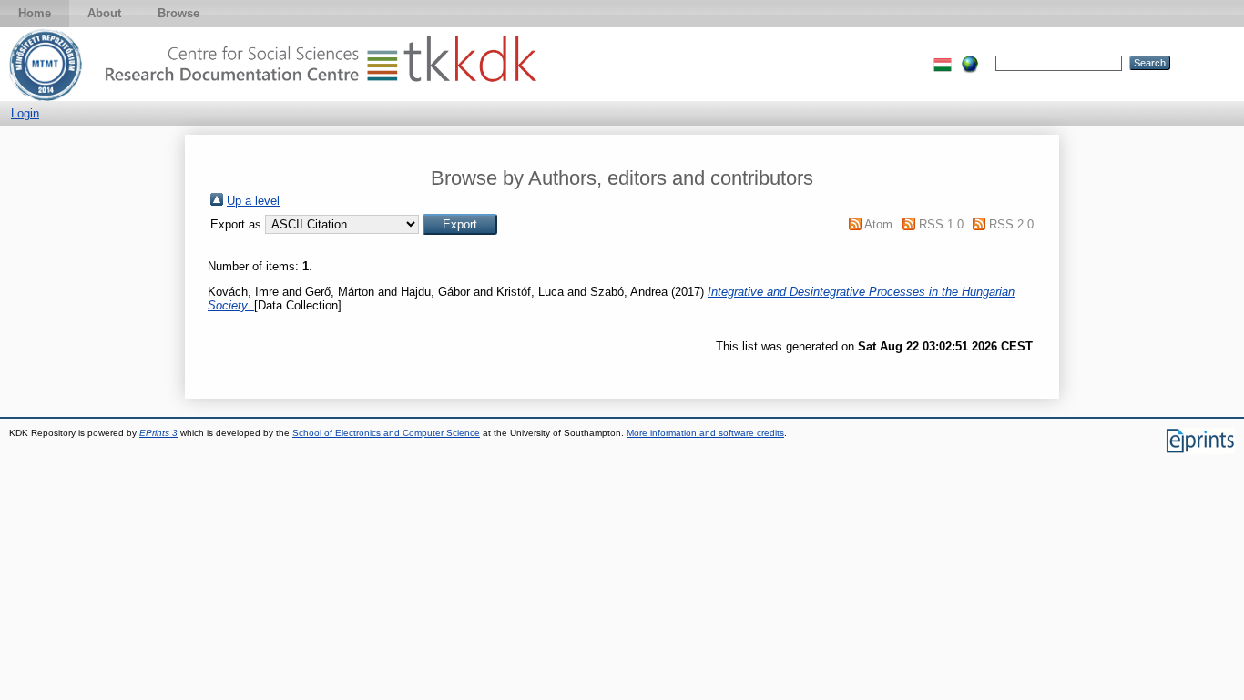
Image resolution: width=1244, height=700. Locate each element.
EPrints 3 (158, 433)
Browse (178, 13)
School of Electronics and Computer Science (386, 433)
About (104, 13)
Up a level (253, 201)
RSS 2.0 (1011, 224)
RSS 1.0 (941, 224)
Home (34, 13)
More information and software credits (705, 433)
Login (25, 113)
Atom (878, 224)
